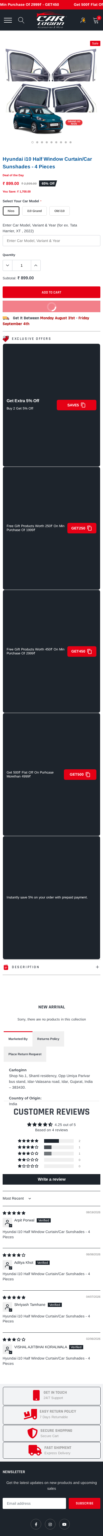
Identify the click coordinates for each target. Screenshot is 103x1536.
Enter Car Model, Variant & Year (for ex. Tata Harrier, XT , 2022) (40, 228)
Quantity (9, 255)
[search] (21, 20)
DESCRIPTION (26, 967)
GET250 (78, 528)
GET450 (78, 651)
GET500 (77, 774)
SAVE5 (73, 405)
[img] (14, 1213)
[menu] (8, 20)
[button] (28, 1141)
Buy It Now (31, 305)
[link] (36, 1524)
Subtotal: (9, 278)
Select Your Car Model (22, 201)
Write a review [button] (51, 1179)
